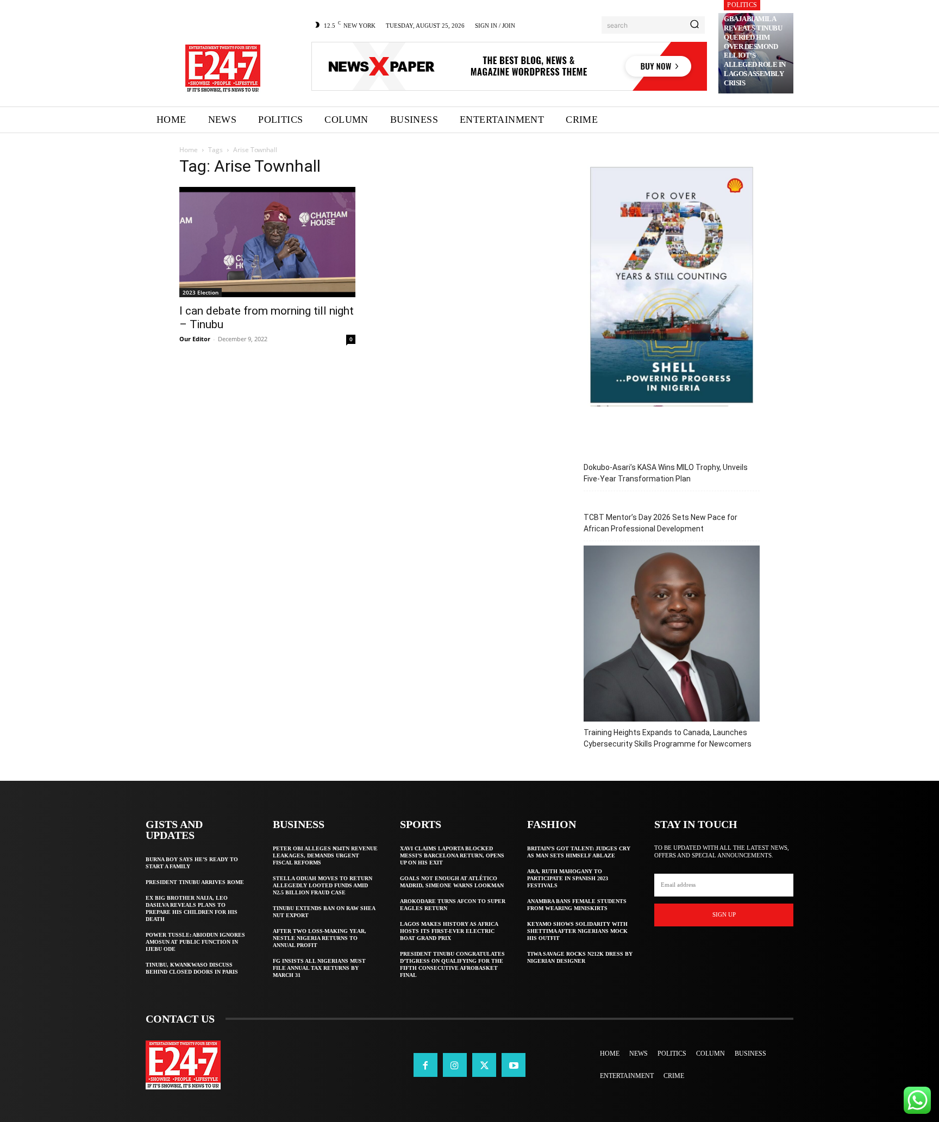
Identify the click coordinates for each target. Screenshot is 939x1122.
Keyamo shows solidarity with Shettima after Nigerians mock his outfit (577, 931)
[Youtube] (513, 1065)
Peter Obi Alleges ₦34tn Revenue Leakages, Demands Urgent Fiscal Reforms (325, 855)
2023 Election (200, 292)
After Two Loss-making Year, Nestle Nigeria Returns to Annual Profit (319, 938)
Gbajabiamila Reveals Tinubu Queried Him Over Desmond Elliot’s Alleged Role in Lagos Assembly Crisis (755, 51)
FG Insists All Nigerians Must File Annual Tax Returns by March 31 (319, 968)
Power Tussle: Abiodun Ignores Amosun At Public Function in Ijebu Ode (195, 942)
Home (188, 149)
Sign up (724, 914)
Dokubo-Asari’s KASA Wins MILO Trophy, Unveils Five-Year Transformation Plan (666, 473)
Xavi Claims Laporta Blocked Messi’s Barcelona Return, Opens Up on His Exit (452, 855)
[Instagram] (455, 1065)
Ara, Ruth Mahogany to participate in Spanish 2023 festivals (567, 878)
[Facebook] (425, 1065)
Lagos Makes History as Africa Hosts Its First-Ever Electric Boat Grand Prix (449, 931)
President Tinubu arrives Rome (195, 882)
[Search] (694, 25)
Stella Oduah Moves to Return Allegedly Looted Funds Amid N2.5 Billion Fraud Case (322, 885)
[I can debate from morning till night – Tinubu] (267, 242)
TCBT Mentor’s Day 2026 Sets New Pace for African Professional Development (660, 523)
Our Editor (194, 339)
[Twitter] (484, 1065)
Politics (742, 5)
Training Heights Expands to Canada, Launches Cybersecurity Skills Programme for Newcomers (668, 738)
